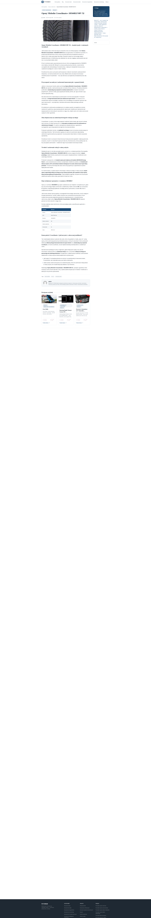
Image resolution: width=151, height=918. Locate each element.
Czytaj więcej (45, 322)
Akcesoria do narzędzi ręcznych (70, 914)
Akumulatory (80, 305)
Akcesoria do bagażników (87, 1)
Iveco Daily (45, 309)
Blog (63, 1)
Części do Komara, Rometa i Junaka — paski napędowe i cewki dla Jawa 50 (100, 25)
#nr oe (53, 276)
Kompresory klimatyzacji (84, 907)
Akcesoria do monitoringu (99, 1)
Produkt (55, 10)
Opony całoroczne (46, 10)
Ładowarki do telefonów (63, 306)
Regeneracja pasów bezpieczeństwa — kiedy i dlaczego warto (100, 33)
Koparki (81, 912)
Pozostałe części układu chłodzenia (102, 909)
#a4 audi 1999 (47, 276)
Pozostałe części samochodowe (102, 907)
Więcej (107, 1)
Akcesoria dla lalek (77, 1)
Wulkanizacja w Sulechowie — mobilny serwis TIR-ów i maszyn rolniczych (101, 29)
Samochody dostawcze (49, 306)
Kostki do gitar (82, 916)
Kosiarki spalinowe (83, 914)
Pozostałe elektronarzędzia (101, 915)
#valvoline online (58, 276)
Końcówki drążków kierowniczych (86, 909)
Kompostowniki (83, 905)
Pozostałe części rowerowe (101, 905)
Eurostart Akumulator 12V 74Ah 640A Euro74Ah (81, 310)
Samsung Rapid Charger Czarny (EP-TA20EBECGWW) (65, 311)
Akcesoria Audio (68, 1)
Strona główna (57, 1)
